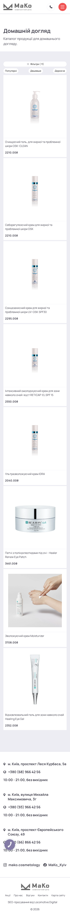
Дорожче (60, 70)
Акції (7, 895)
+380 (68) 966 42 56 (24, 772)
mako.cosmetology (24, 865)
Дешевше (35, 70)
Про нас (18, 895)
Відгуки (30, 895)
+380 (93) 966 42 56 (24, 807)
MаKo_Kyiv (57, 865)
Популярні (11, 70)
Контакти (43, 895)
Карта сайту (58, 895)
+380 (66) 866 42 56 (24, 842)
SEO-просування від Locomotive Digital (32, 902)
